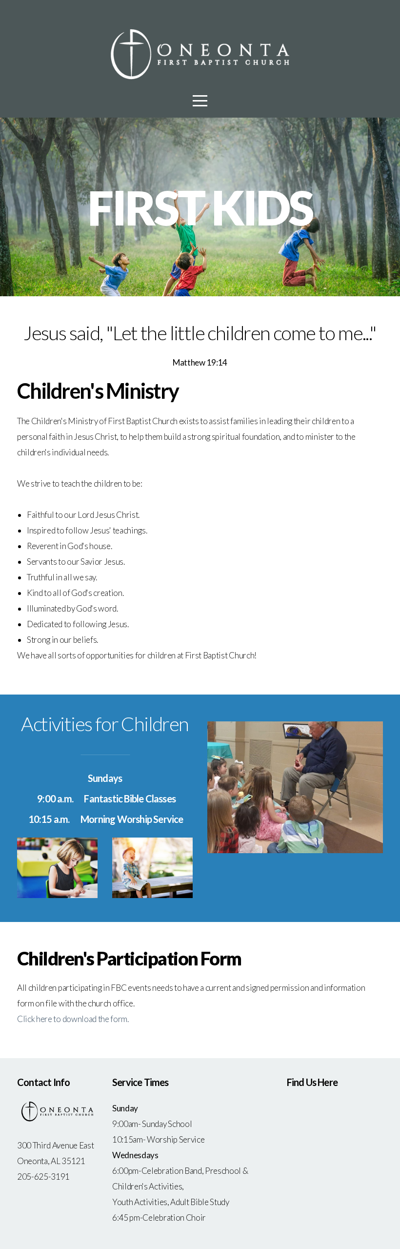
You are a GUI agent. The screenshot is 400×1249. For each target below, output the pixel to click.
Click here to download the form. (73, 1019)
